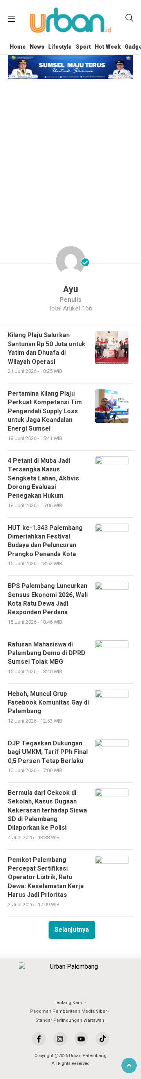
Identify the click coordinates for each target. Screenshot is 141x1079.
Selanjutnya (71, 930)
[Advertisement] (70, 153)
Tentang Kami (68, 1003)
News (37, 47)
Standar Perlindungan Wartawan (70, 1020)
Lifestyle (60, 47)
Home (18, 47)
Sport (83, 47)
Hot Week (108, 47)
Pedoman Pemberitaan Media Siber (68, 1011)
